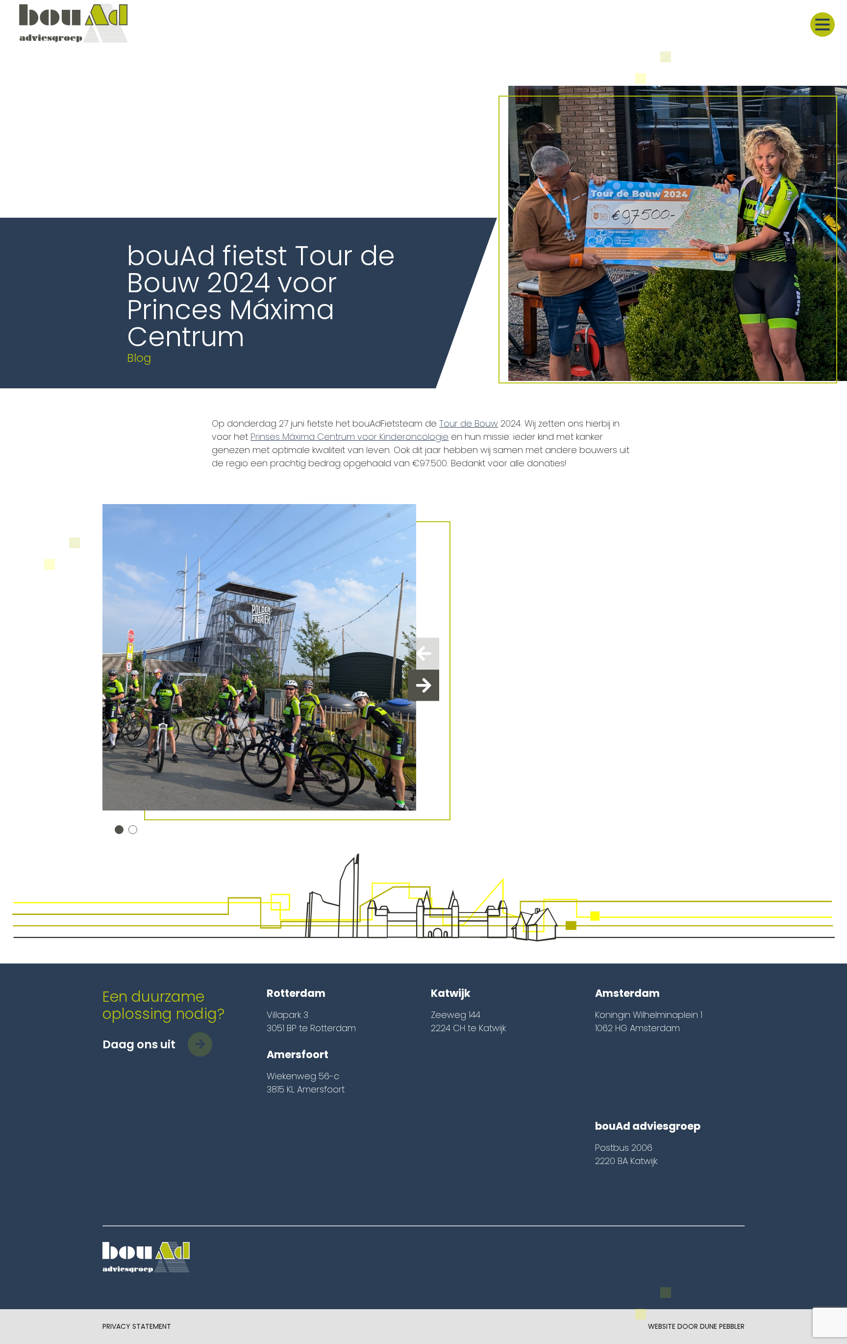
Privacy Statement (136, 1326)
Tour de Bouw (468, 423)
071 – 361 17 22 (622, 1187)
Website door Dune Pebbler (696, 1326)
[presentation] (423, 653)
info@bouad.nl (625, 1200)
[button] (119, 829)
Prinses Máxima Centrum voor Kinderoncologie (349, 437)
